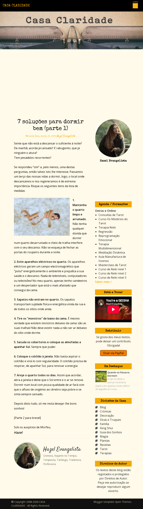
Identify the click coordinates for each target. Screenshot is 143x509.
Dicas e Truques (110, 420)
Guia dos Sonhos (111, 432)
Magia (104, 436)
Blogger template (103, 501)
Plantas (105, 441)
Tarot (103, 449)
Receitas (105, 445)
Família (104, 424)
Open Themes (123, 501)
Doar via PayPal (113, 353)
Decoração (107, 415)
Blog (103, 407)
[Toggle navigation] (135, 5)
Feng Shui (106, 428)
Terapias (106, 453)
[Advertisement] (71, 90)
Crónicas (105, 411)
